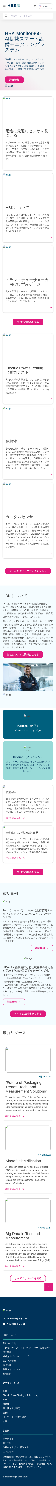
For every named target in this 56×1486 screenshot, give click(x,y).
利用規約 (7, 1374)
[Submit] (6, 16)
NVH (5, 1400)
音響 (5, 1391)
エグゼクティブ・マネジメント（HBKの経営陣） (27, 1348)
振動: (5, 1413)
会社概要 (40, 1464)
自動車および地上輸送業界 (16, 1447)
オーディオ (8, 1439)
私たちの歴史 (9, 1343)
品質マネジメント (11, 1369)
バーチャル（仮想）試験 (15, 1417)
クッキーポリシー (18, 1460)
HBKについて (9, 1335)
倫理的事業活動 (26, 1464)
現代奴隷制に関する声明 (15, 1457)
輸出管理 (7, 1365)
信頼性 (6, 1404)
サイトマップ (10, 1464)
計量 (5, 1421)
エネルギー (8, 1452)
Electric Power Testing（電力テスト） (21, 1395)
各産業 (6, 1430)
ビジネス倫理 (9, 1361)
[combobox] (28, 16)
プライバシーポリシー (40, 1460)
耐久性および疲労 (11, 1408)
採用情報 (7, 1352)
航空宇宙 (7, 1443)
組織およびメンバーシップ (16, 1356)
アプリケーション (11, 1383)
